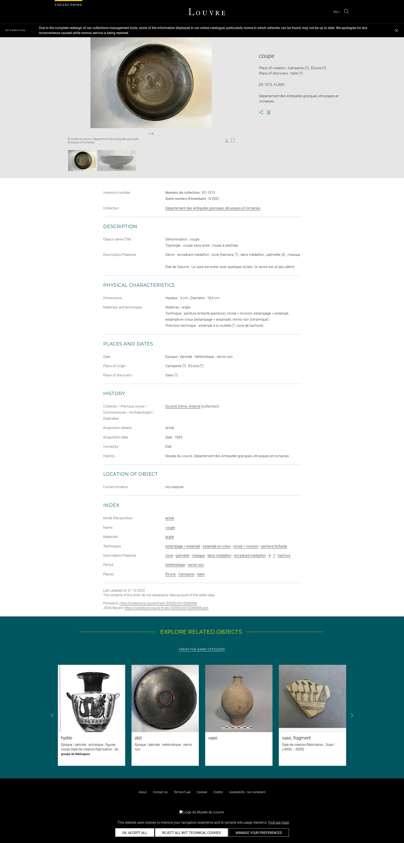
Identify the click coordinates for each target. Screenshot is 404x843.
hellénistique (175, 565)
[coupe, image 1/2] (82, 160)
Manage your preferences (259, 833)
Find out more (278, 822)
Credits (218, 792)
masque (198, 555)
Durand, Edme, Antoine (183, 406)
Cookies (202, 792)
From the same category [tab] (202, 649)
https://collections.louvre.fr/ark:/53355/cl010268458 (158, 603)
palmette (182, 555)
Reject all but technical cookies (191, 833)
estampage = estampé (182, 546)
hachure (284, 555)
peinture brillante (274, 546)
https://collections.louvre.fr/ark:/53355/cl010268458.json (166, 608)
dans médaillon (219, 555)
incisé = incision (245, 546)
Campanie (186, 574)
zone (169, 555)
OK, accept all (134, 833)
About (143, 792)
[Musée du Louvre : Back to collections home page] (206, 11)
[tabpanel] (202, 715)
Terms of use (182, 792)
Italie (201, 574)
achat (169, 518)
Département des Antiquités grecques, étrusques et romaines (212, 208)
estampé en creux (217, 546)
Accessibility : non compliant (247, 792)
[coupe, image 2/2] (117, 160)
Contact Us (160, 792)
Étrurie (170, 574)
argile (169, 537)
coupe (170, 527)
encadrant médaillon (250, 555)
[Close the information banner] (396, 30)
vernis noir (196, 565)
